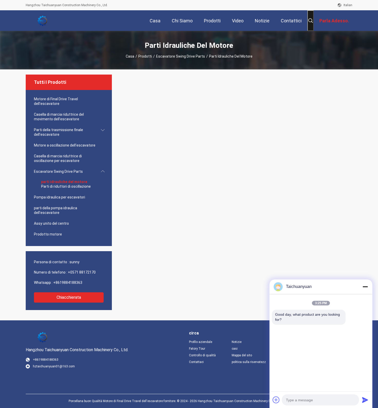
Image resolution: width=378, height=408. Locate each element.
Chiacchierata (69, 297)
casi (235, 348)
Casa (130, 56)
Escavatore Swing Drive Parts (180, 56)
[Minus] (365, 287)
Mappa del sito (242, 355)
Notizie (236, 342)
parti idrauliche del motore (64, 182)
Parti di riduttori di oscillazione (66, 186)
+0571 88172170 (82, 272)
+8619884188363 (67, 282)
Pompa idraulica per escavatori (59, 197)
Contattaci (196, 362)
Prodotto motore (48, 234)
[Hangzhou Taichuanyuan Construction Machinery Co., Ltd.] (42, 21)
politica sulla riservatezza (249, 362)
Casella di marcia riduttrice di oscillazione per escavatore (58, 158)
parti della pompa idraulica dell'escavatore (55, 210)
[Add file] (276, 399)
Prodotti (145, 56)
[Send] (365, 399)
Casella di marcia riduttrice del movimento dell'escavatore (59, 116)
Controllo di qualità (202, 355)
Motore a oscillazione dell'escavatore (64, 145)
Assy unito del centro (51, 223)
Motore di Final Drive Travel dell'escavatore (56, 101)
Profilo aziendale (200, 342)
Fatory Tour (197, 348)
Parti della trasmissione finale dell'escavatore (58, 132)
